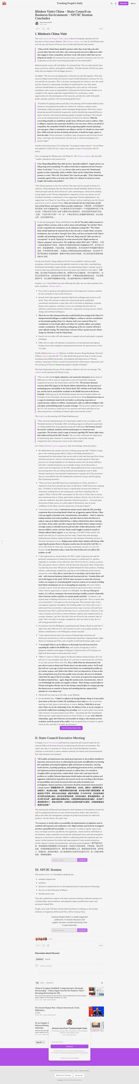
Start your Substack (64, 1075)
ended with (49, 874)
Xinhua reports (55, 286)
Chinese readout (83, 156)
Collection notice (84, 1070)
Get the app (79, 1075)
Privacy (70, 1070)
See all (39, 1042)
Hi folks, (37, 1013)
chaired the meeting (50, 742)
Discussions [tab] (49, 983)
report (44, 283)
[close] (87, 1020)
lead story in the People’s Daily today (53, 38)
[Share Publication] (116, 3)
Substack (60, 1080)
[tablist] (43, 959)
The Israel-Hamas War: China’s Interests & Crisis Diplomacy (57, 1009)
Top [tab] (37, 983)
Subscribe (123, 3)
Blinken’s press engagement (56, 446)
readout (45, 356)
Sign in (133, 3)
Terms (76, 1070)
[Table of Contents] (2, 542)
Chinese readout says (75, 41)
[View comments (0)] (43, 29)
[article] (69, 995)
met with (55, 353)
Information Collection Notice (69, 1053)
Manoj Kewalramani (46, 22)
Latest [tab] (42, 983)
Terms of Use (78, 1051)
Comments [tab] (39, 959)
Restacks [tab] (47, 959)
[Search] (111, 3)
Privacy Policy (84, 1053)
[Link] (32, 33)
